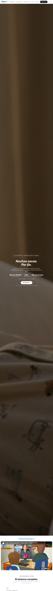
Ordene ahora (43, 1)
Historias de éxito (19, 1)
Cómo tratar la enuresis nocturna (25, 538)
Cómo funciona (12, 1)
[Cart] (51, 2)
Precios (32, 1)
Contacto (37, 1)
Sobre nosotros (27, 1)
